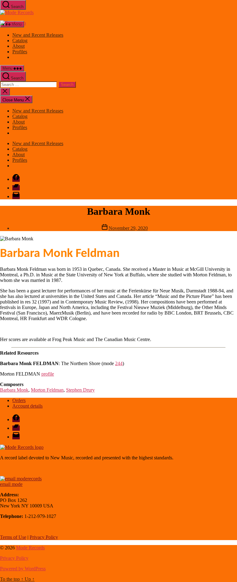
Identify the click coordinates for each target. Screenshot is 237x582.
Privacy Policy (44, 537)
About (18, 46)
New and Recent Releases (37, 35)
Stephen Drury (80, 390)
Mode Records (30, 547)
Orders (19, 400)
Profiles (19, 51)
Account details (27, 406)
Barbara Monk (14, 390)
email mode (11, 484)
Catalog (19, 40)
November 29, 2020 (128, 228)
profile (47, 373)
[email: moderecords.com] (21, 478)
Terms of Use (13, 537)
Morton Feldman (47, 390)
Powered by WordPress (23, 568)
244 (119, 363)
